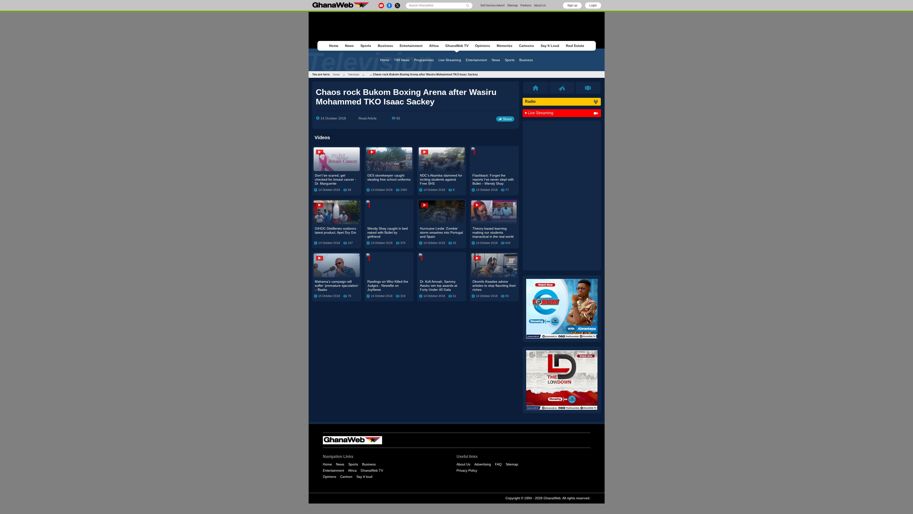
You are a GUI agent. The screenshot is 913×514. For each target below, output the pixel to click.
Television (353, 74)
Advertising (482, 464)
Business (385, 46)
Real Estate (575, 46)
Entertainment (411, 46)
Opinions (482, 46)
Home (333, 46)
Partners (525, 5)
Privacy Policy (466, 470)
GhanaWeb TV (456, 46)
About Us (540, 5)
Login (593, 5)
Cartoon (346, 477)
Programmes (424, 60)
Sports (365, 46)
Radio (530, 101)
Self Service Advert (492, 5)
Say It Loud (550, 46)
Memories (504, 46)
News (349, 46)
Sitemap (512, 5)
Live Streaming (449, 60)
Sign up (572, 5)
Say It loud (364, 477)
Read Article (368, 118)
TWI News (401, 60)
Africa (434, 46)
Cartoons (526, 46)
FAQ (498, 464)
